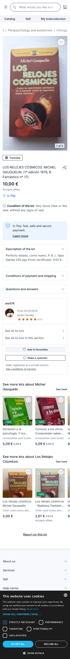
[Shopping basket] (65, 7)
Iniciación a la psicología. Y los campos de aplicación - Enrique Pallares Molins (16, 431)
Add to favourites (37, 349)
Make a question (37, 357)
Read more (32, 608)
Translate (14, 157)
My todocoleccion (53, 19)
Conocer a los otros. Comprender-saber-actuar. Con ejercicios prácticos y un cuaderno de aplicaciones (50, 431)
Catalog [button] (9, 19)
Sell (28, 19)
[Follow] (61, 42)
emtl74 (9, 303)
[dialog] (35, 625)
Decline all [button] (51, 644)
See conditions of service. (21, 368)
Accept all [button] (18, 644)
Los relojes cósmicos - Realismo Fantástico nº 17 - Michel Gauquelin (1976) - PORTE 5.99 (50, 504)
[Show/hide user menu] (5, 7)
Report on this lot (35, 534)
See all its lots (14, 331)
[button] (35, 249)
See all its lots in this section (24, 338)
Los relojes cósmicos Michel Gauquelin (17, 503)
